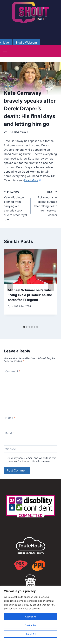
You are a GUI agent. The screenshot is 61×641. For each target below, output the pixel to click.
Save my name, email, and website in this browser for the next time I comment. (31, 459)
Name (10, 417)
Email (10, 433)
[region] (30, 613)
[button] (5, 50)
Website (10, 449)
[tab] (24, 327)
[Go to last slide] (10, 286)
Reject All (30, 634)
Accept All (30, 616)
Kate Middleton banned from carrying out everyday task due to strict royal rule (15, 205)
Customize (30, 625)
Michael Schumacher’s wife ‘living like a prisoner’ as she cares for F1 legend (30, 295)
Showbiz (9, 86)
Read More (31, 180)
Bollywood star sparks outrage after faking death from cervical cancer (45, 203)
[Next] (51, 286)
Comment (12, 371)
